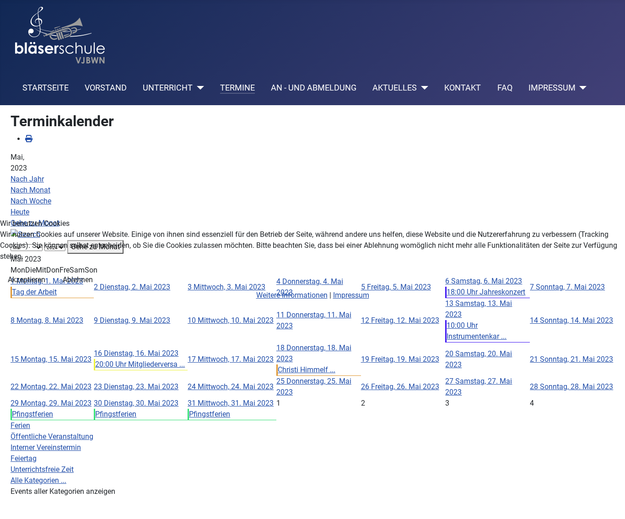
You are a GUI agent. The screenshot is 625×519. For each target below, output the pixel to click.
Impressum (351, 295)
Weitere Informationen (292, 295)
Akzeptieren (26, 279)
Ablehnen (78, 279)
